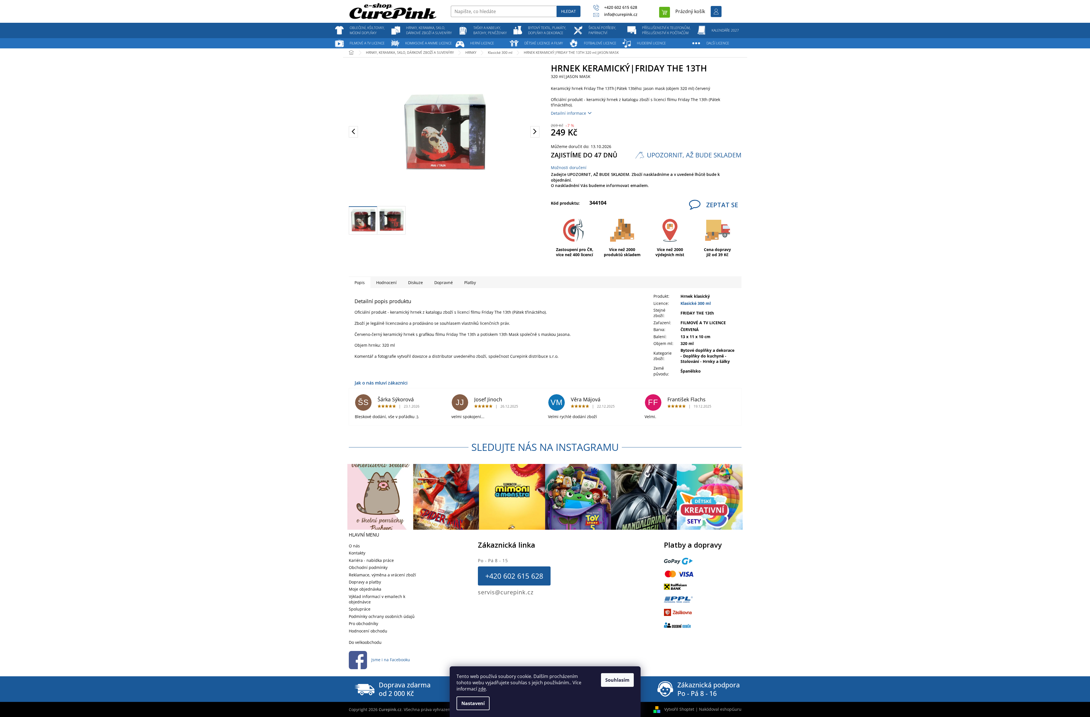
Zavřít (636, 202)
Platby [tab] (470, 282)
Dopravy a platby (365, 582)
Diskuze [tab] (415, 282)
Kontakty (357, 553)
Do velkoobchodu (365, 642)
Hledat (568, 11)
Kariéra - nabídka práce (371, 560)
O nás (354, 545)
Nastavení (473, 703)
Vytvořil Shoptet (679, 709)
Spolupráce (359, 609)
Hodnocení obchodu (368, 631)
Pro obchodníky (363, 623)
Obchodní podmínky (368, 567)
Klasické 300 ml (696, 303)
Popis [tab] (359, 282)
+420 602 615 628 (514, 576)
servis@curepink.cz (505, 592)
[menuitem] (367, 30)
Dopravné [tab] (443, 282)
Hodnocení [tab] (386, 282)
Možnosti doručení (568, 167)
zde (482, 689)
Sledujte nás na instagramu (545, 447)
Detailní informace (568, 113)
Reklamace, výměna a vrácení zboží (382, 575)
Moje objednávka (365, 589)
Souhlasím (617, 680)
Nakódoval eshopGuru (720, 709)
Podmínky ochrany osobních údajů (382, 616)
